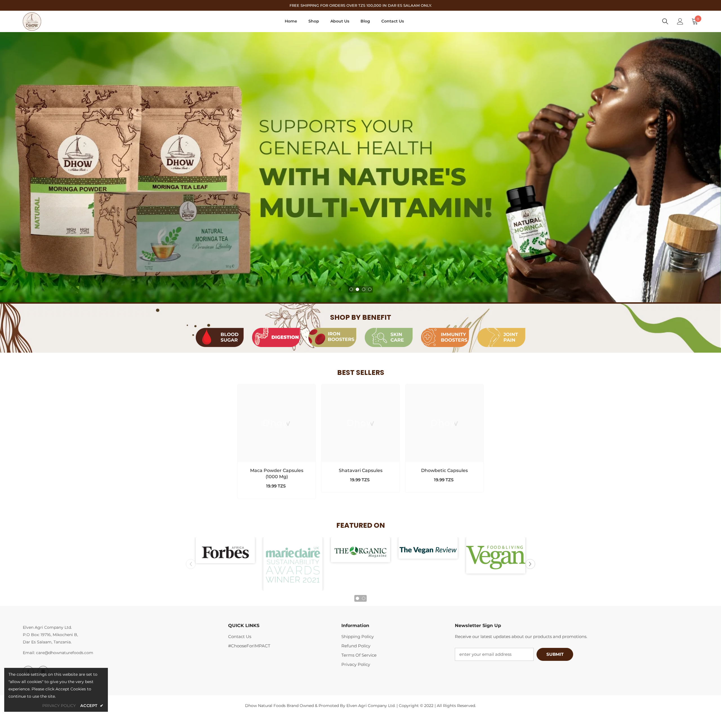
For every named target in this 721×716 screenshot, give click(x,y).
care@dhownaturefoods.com (64, 652)
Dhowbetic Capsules (444, 470)
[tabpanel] (360, 167)
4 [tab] (369, 289)
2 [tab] (357, 289)
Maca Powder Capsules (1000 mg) (276, 473)
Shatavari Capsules (360, 470)
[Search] (665, 21)
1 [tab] (351, 289)
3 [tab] (363, 289)
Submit (555, 654)
